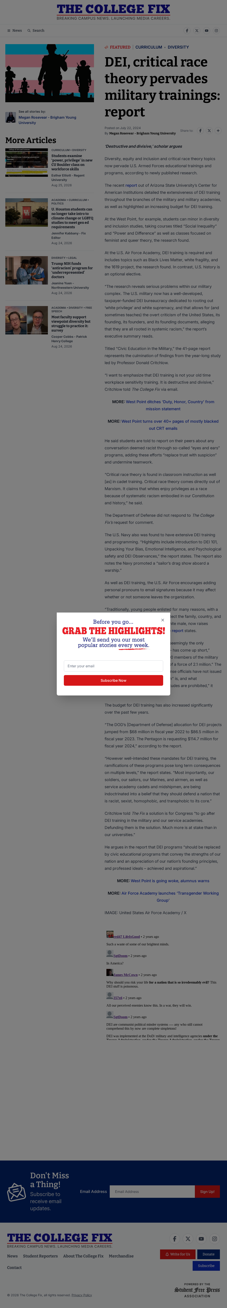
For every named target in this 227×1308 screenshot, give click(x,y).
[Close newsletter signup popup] (163, 620)
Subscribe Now (113, 680)
